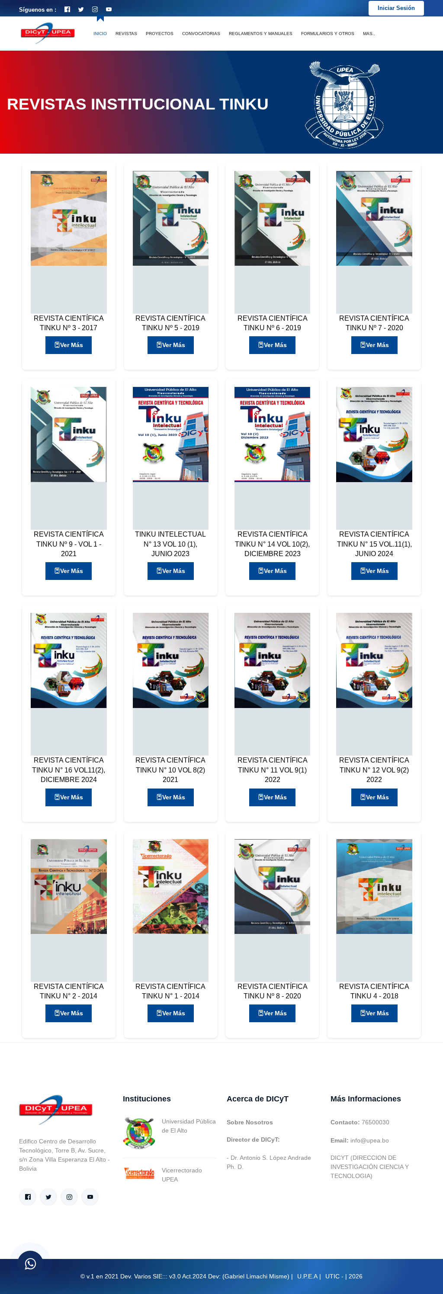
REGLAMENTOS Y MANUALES (260, 33)
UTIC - (334, 1276)
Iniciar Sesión (396, 8)
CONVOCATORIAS (201, 33)
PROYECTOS (159, 33)
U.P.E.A (307, 1276)
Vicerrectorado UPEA (182, 1175)
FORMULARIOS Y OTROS (327, 33)
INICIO (100, 33)
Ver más (71, 344)
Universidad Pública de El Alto (189, 1126)
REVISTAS (126, 33)
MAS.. (369, 33)
